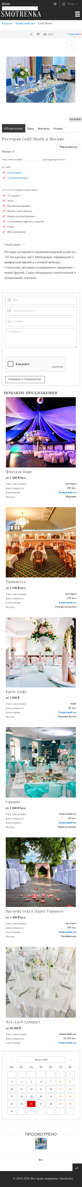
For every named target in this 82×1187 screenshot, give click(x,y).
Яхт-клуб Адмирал (23, 1021)
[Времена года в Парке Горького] (41, 871)
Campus (13, 801)
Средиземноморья (17, 177)
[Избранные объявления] (56, 4)
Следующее (74, 34)
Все (41, 1160)
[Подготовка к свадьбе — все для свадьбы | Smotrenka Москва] (21, 13)
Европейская (14, 172)
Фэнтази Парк (19, 471)
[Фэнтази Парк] (41, 432)
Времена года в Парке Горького (34, 911)
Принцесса (16, 581)
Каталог (7, 23)
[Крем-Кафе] (41, 652)
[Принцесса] (41, 542)
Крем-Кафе (16, 691)
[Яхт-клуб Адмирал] (41, 982)
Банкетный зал (25, 23)
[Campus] (41, 762)
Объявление (13, 128)
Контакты (43, 128)
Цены (30, 128)
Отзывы (58, 128)
